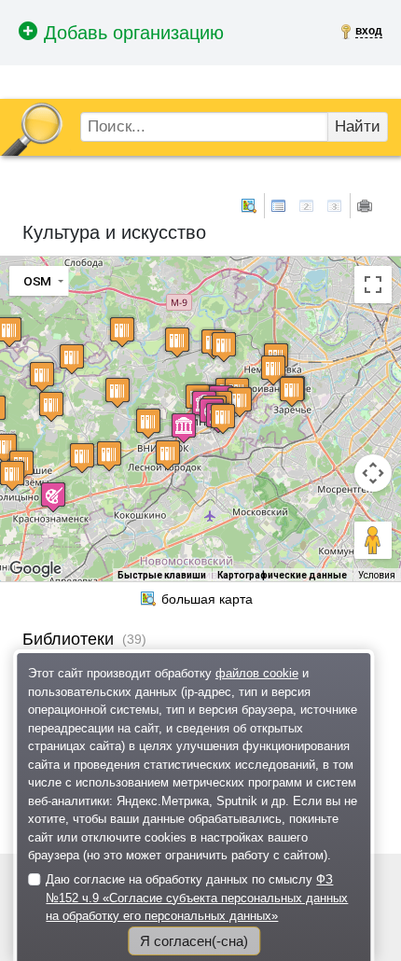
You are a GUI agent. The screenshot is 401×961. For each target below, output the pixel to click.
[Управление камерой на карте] (373, 473)
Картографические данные (282, 575)
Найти (357, 126)
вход (368, 30)
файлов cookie (256, 673)
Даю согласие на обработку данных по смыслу (197, 897)
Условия (376, 575)
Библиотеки (68, 639)
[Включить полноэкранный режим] (373, 284)
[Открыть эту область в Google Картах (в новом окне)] (35, 569)
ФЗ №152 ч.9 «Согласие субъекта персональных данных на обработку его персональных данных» (197, 897)
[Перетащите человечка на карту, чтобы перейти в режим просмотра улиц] (373, 540)
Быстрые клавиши (162, 575)
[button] (222, 418)
